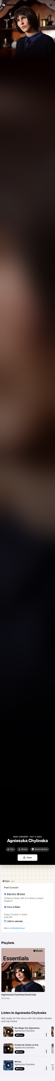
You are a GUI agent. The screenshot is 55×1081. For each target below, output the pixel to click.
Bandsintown (18, 928)
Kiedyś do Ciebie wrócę (26, 1044)
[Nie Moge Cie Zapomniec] (8, 1031)
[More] (46, 1035)
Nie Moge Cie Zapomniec (27, 1028)
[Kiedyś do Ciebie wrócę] (8, 1048)
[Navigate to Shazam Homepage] (9, 5)
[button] (51, 5)
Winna (18, 1061)
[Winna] (8, 1065)
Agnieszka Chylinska (25, 1030)
